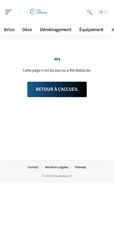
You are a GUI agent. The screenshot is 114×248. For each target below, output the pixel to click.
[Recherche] (89, 11)
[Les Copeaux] (38, 12)
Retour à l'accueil (57, 89)
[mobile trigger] (9, 12)
